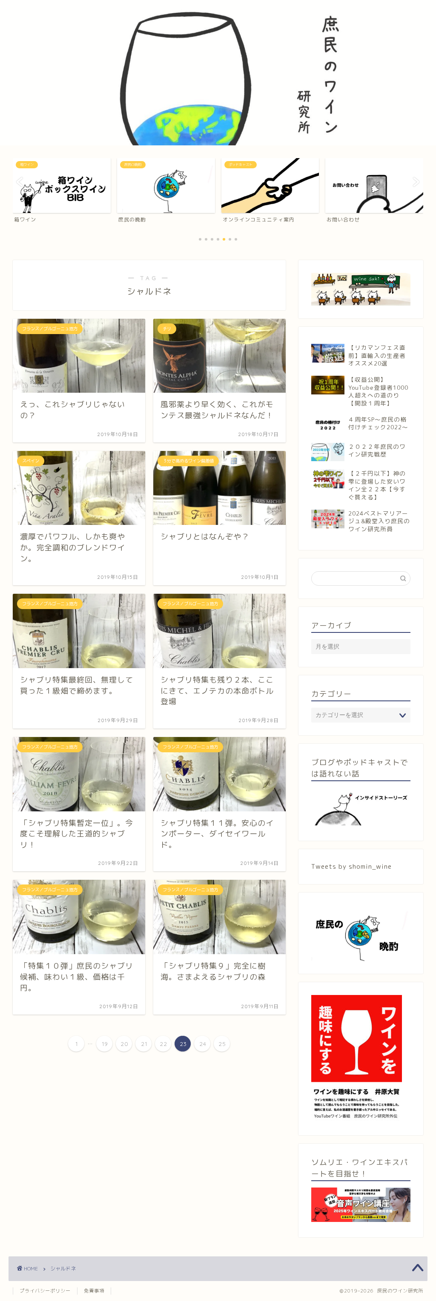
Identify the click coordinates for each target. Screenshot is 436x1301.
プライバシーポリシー (45, 1290)
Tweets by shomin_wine (351, 866)
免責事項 (94, 1290)
